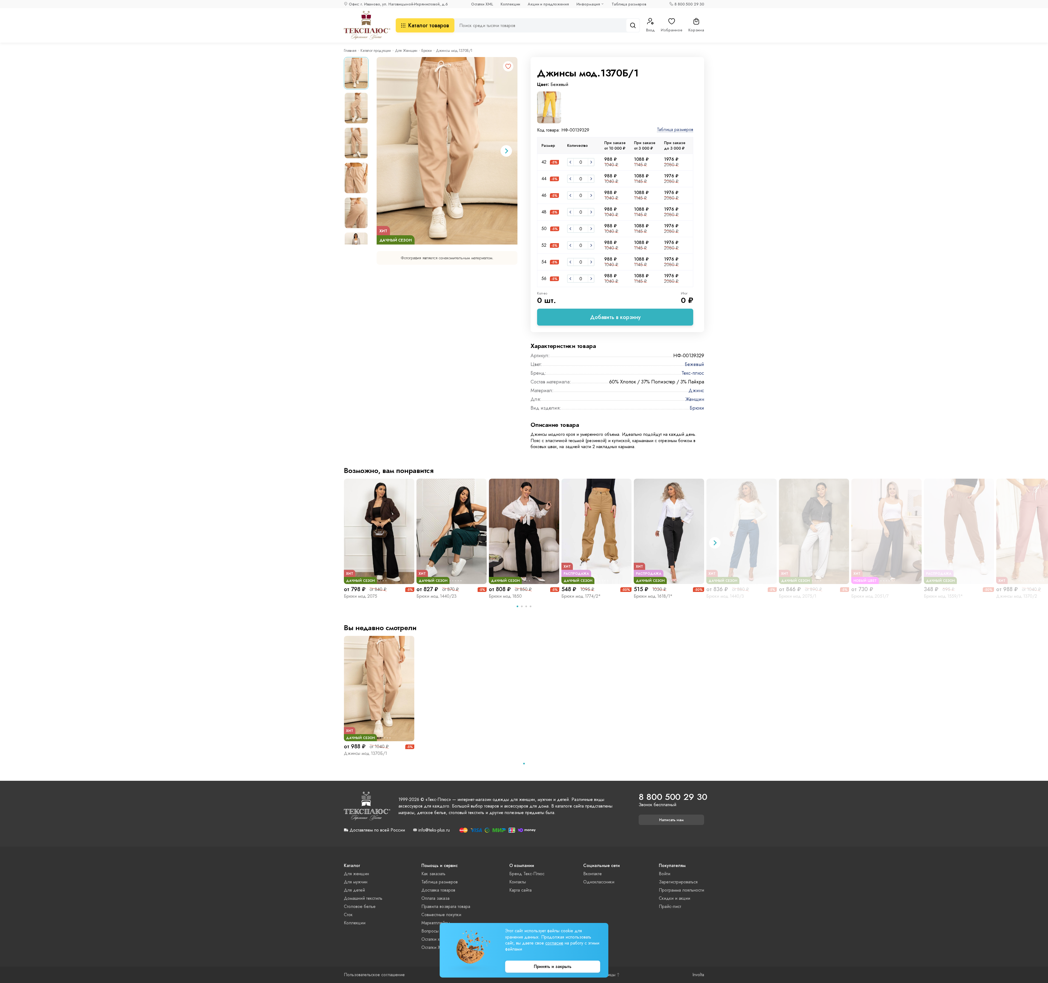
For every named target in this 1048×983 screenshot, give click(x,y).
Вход (650, 30)
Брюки (426, 50)
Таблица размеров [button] (675, 129)
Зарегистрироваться (678, 882)
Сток (348, 914)
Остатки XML (482, 4)
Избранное (671, 30)
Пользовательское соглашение (374, 975)
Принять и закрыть (552, 966)
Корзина (696, 30)
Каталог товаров (428, 25)
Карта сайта (520, 890)
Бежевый (694, 364)
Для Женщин (406, 50)
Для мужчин (355, 882)
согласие (554, 943)
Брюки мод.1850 (505, 596)
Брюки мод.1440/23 (436, 596)
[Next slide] (506, 151)
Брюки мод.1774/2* (581, 596)
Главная (350, 50)
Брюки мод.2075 (360, 596)
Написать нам (671, 820)
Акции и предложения (548, 4)
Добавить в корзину (615, 317)
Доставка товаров (438, 890)
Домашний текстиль (363, 898)
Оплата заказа (435, 898)
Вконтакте (592, 874)
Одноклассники (598, 882)
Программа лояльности (681, 890)
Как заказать (433, 874)
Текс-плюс (692, 373)
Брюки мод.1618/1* (653, 596)
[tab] (517, 606)
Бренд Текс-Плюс (526, 874)
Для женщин (356, 874)
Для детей (354, 890)
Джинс (696, 390)
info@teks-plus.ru (434, 830)
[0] (570, 162)
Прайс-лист (670, 906)
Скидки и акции (674, 898)
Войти (664, 874)
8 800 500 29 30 (689, 4)
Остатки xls (431, 939)
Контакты (517, 882)
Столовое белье (360, 906)
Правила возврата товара (445, 906)
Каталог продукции (376, 50)
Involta (698, 975)
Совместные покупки (441, 914)
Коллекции (510, 4)
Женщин (694, 399)
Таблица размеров (629, 4)
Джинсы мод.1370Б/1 (365, 753)
